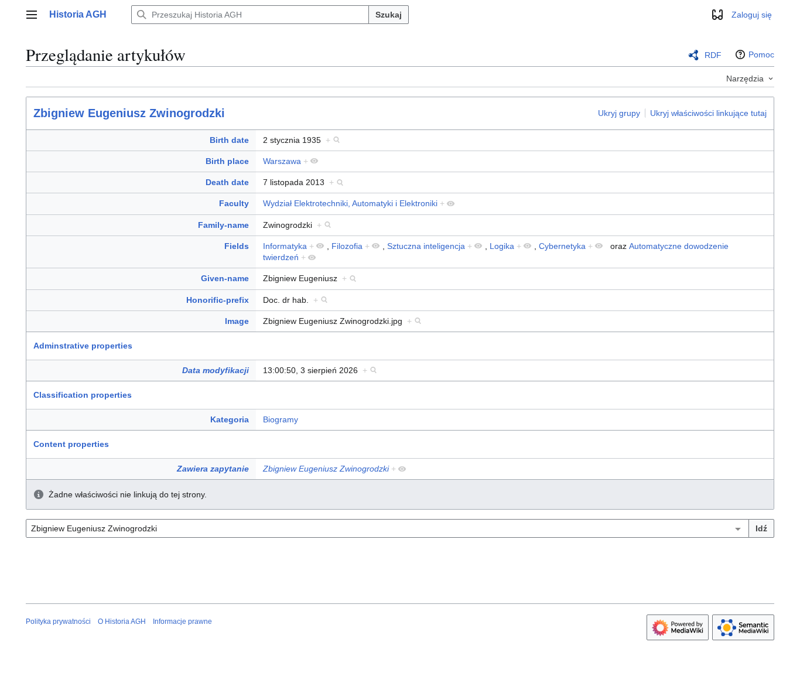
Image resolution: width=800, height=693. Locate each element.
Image (237, 321)
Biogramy (280, 419)
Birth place (227, 161)
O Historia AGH (122, 621)
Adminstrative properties (82, 345)
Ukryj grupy (619, 112)
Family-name (223, 225)
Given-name (225, 278)
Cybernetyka (562, 246)
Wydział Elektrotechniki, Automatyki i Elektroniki (350, 203)
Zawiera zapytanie (213, 468)
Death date (227, 182)
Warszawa (282, 161)
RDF (713, 55)
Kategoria (229, 419)
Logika (502, 246)
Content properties (71, 444)
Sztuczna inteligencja (426, 246)
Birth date (229, 140)
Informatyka (285, 246)
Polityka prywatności (58, 621)
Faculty (234, 203)
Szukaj (388, 14)
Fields (236, 246)
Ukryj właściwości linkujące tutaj (708, 112)
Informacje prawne (182, 621)
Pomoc (761, 54)
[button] (31, 14)
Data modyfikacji (215, 370)
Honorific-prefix (217, 300)
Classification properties (82, 395)
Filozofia (347, 246)
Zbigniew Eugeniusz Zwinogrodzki (129, 113)
